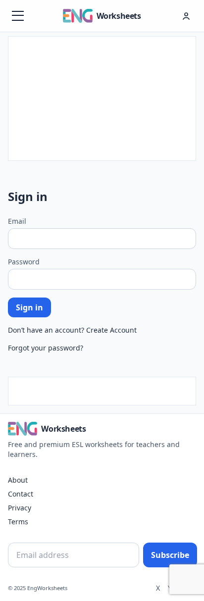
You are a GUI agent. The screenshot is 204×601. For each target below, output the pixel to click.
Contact (20, 494)
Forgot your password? (45, 347)
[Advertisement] (102, 98)
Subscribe (170, 555)
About (18, 480)
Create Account (111, 330)
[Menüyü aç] (18, 16)
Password (24, 261)
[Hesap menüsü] (186, 16)
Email (17, 221)
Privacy (19, 507)
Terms (18, 521)
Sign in (29, 307)
